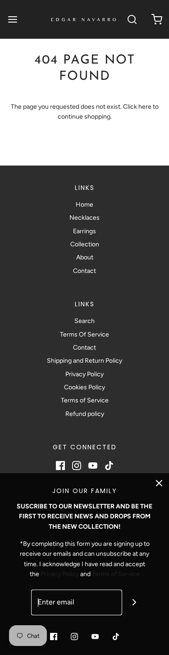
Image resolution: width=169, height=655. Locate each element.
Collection (84, 244)
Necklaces (84, 217)
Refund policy (84, 414)
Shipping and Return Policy (84, 360)
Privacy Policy (84, 374)
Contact (84, 271)
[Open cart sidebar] (156, 19)
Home (84, 204)
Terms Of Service (84, 334)
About (84, 257)
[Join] (134, 602)
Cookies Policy (84, 387)
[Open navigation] (12, 19)
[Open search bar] (131, 19)
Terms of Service (85, 400)
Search (84, 321)
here (144, 107)
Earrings (84, 231)
